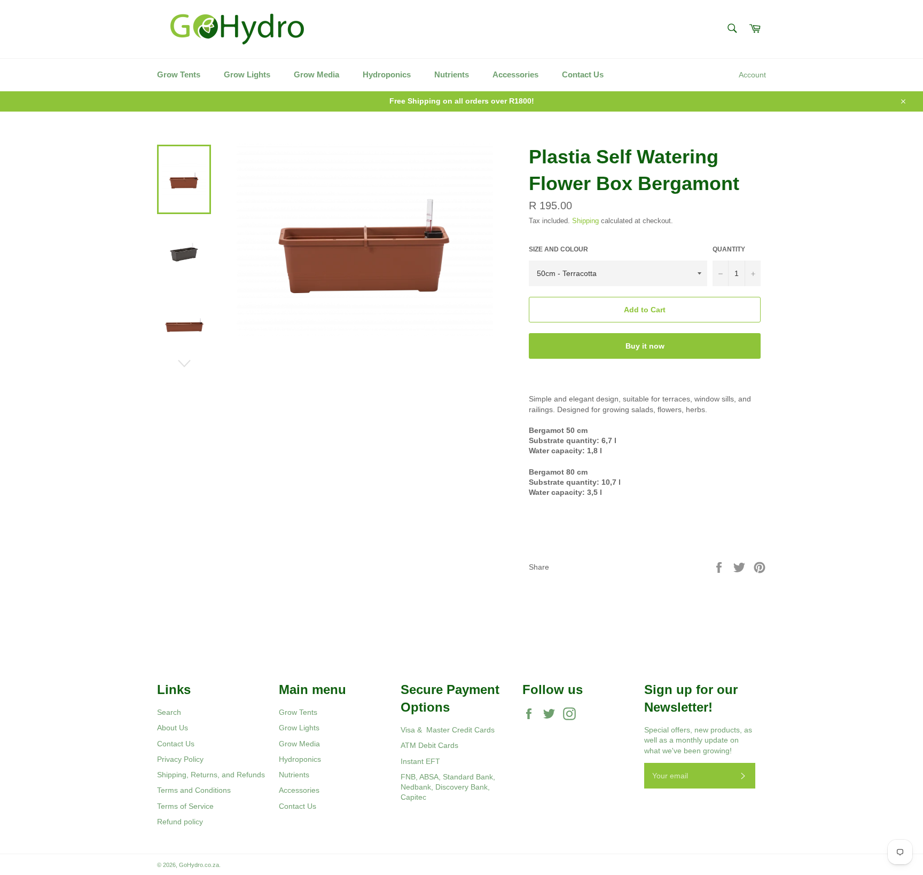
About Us (172, 727)
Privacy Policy (180, 759)
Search (169, 712)
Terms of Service (185, 806)
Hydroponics (387, 74)
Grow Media (316, 74)
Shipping (585, 221)
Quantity (729, 249)
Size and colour (558, 249)
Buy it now (644, 346)
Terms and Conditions (194, 790)
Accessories (515, 74)
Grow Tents (178, 74)
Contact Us (583, 74)
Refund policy (180, 821)
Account (752, 74)
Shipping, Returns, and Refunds (211, 774)
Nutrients (451, 74)
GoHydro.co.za (199, 865)
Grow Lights (247, 74)
